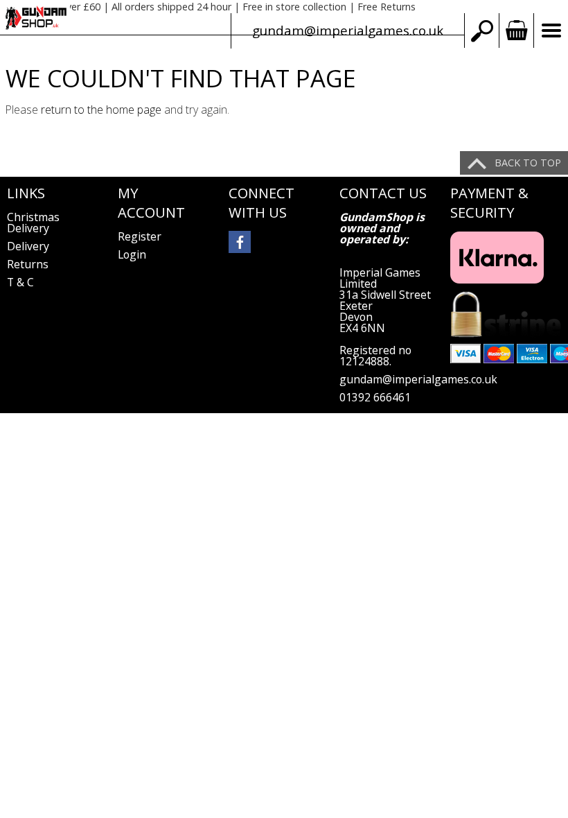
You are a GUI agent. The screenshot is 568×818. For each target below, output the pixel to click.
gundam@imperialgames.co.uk (347, 30)
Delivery (28, 246)
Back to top (528, 162)
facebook (240, 242)
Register (139, 236)
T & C (20, 282)
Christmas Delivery (33, 222)
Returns (27, 264)
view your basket (516, 30)
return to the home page (101, 109)
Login (132, 254)
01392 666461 (375, 397)
